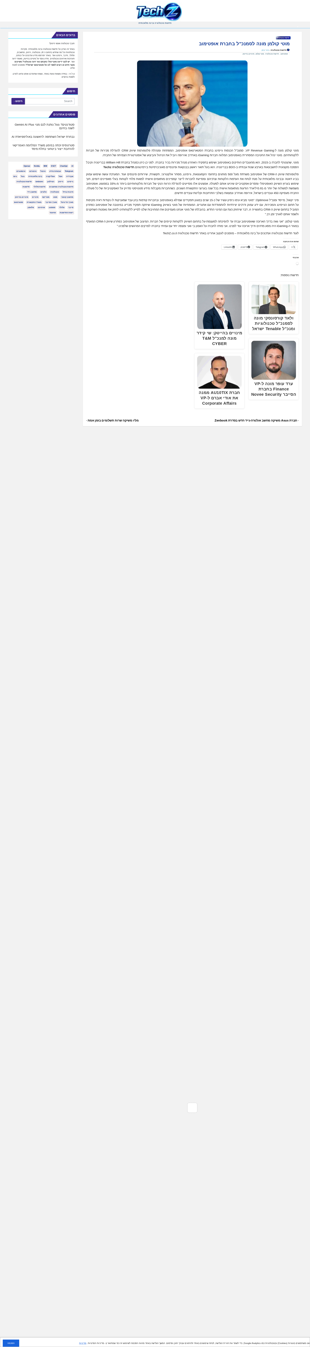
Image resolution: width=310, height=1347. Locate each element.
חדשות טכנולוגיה (283, 38)
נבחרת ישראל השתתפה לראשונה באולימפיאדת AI (43, 136)
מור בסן (265, 50)
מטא (55, 197)
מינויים (35, 197)
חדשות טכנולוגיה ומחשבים (61, 187)
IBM (45, 166)
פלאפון (31, 207)
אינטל (43, 171)
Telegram (69, 171)
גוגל (23, 176)
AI (72, 166)
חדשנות (26, 187)
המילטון (50, 181)
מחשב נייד (32, 192)
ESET (53, 166)
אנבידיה (69, 176)
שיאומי (53, 212)
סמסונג (52, 207)
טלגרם (43, 192)
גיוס (15, 176)
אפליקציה (50, 176)
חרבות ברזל (68, 192)
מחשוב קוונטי (67, 197)
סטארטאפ (18, 202)
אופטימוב (284, 54)
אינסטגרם (20, 171)
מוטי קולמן (260, 54)
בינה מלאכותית (35, 176)
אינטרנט (32, 171)
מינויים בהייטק (248, 54)
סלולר (61, 207)
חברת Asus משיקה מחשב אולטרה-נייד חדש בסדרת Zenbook (256, 420)
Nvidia (37, 166)
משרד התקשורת (34, 202)
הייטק (60, 181)
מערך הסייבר (51, 202)
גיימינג (70, 181)
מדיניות (82, 1343)
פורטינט (41, 207)
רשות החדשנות (66, 212)
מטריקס (45, 197)
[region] (155, 1342)
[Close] (306, 1340)
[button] (7, 26)
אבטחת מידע (55, 171)
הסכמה (11, 1343)
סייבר (70, 207)
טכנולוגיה (54, 192)
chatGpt (63, 166)
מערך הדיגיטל (67, 202)
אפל (60, 176)
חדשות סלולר (39, 187)
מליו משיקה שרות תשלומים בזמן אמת (113, 420)
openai (27, 166)
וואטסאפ (39, 181)
